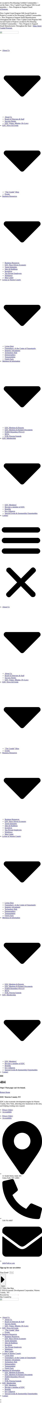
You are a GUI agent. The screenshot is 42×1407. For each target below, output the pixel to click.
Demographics (10, 355)
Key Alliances (10, 511)
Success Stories (10, 121)
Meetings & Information (11, 1370)
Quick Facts (9, 359)
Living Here (9, 346)
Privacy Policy (7, 1110)
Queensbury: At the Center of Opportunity (20, 348)
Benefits (8, 509)
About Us (8, 117)
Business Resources (12, 263)
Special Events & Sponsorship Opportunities (21, 513)
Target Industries (11, 267)
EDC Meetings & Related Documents (19, 430)
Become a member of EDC (15, 507)
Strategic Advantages (12, 351)
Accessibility (7, 1112)
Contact (5, 515)
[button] (21, 561)
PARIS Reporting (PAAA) (14, 432)
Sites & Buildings (11, 269)
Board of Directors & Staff (14, 119)
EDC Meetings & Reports (14, 428)
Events (7, 194)
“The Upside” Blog (12, 192)
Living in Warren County (11, 1353)
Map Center (9, 278)
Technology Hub (11, 353)
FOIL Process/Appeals (13, 436)
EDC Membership (9, 1383)
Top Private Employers (13, 273)
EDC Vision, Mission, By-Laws (16, 123)
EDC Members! (10, 505)
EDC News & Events (10, 1328)
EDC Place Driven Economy (15, 265)
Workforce (8, 276)
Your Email (4, 1273)
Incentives (8, 271)
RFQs (7, 434)
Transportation (10, 357)
